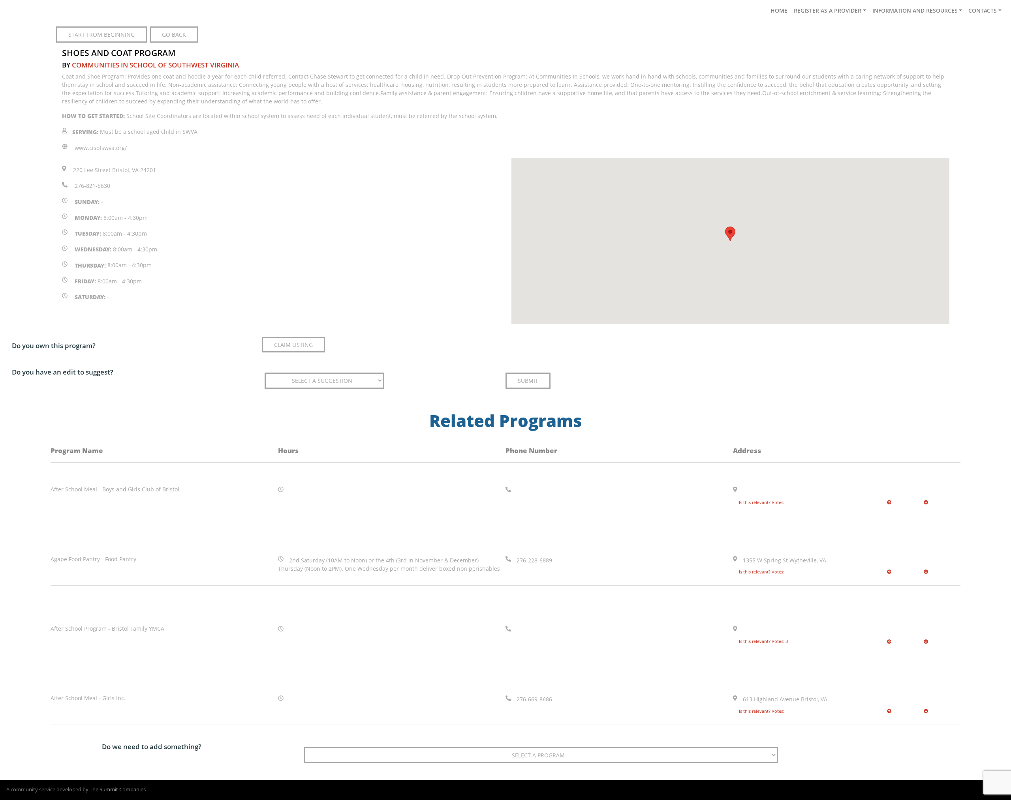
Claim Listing (293, 344)
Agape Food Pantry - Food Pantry (93, 559)
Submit (528, 380)
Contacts (982, 10)
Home (778, 10)
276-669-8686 (534, 699)
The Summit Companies (118, 789)
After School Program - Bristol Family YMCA (107, 628)
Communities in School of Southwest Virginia (155, 64)
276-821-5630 (92, 185)
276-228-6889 (534, 560)
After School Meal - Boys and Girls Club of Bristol (115, 489)
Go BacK (174, 34)
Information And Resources (915, 10)
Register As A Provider (827, 10)
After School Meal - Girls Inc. (88, 698)
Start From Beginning (101, 34)
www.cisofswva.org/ (101, 148)
